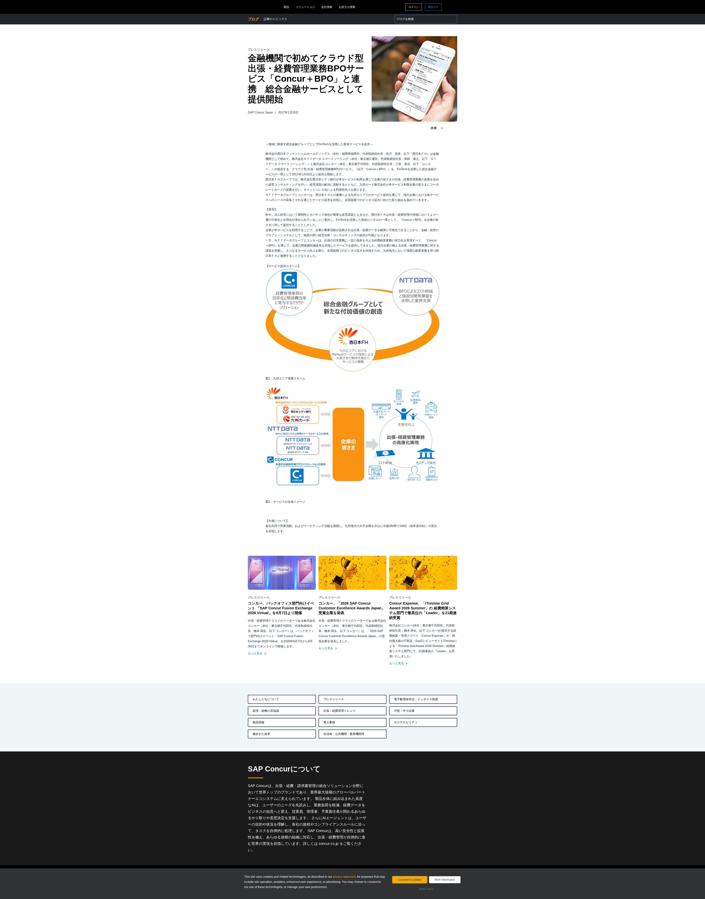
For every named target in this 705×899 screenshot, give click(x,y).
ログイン (413, 7)
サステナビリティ (405, 722)
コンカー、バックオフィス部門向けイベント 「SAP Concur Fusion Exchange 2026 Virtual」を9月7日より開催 (281, 608)
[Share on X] (442, 127)
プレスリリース (333, 699)
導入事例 (329, 722)
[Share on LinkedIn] (455, 128)
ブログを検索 (403, 16)
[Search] (453, 19)
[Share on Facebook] (449, 128)
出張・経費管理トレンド (339, 710)
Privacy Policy (426, 888)
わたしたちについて (266, 699)
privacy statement (344, 876)
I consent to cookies (410, 879)
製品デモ (433, 7)
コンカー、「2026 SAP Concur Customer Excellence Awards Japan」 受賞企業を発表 (352, 608)
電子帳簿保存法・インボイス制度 (416, 699)
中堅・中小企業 (404, 710)
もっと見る (255, 653)
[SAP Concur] (265, 7)
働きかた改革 (261, 733)
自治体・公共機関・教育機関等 (343, 733)
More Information (445, 879)
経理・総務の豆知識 (266, 710)
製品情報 (258, 722)
